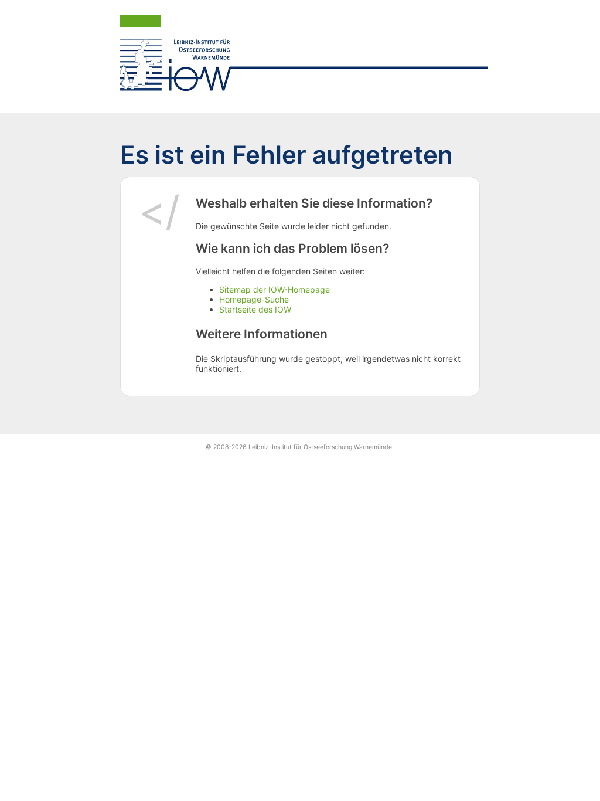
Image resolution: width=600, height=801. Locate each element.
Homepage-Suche (254, 299)
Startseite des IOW (255, 309)
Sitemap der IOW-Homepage (274, 289)
